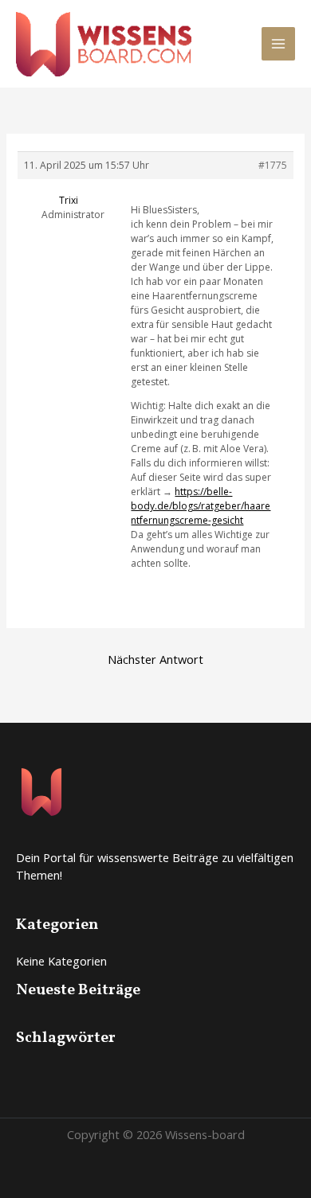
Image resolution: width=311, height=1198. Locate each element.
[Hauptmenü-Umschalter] (278, 43)
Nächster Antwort (155, 659)
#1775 (272, 165)
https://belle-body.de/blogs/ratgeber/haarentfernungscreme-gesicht (200, 506)
